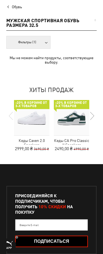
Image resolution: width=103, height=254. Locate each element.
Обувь (17, 7)
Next (92, 116)
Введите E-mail (29, 225)
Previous (11, 116)
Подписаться (51, 241)
